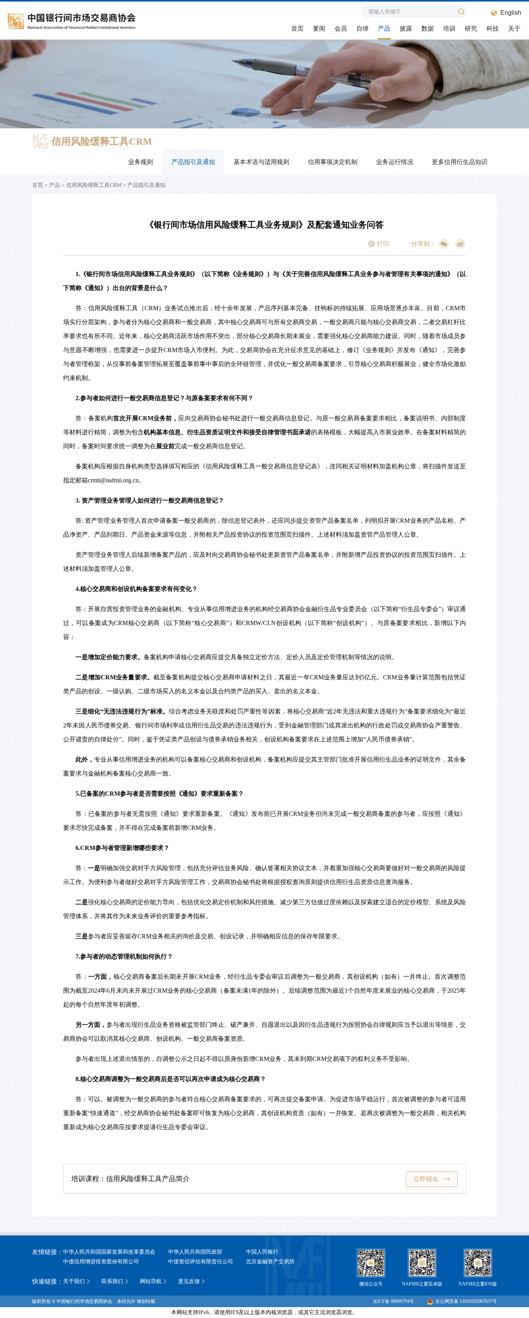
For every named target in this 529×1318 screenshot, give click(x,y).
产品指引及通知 (193, 162)
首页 (297, 28)
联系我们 (112, 1281)
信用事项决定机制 (332, 162)
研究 (471, 28)
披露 (406, 28)
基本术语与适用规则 (261, 162)
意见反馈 (189, 1281)
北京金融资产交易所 (270, 1261)
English (510, 12)
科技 (492, 28)
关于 (514, 28)
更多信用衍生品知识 (460, 162)
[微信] (443, 243)
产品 (384, 28)
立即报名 (426, 1179)
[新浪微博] (460, 243)
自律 (362, 28)
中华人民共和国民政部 (195, 1252)
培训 (449, 28)
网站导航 (150, 1281)
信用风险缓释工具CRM (93, 185)
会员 (341, 28)
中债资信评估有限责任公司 (200, 1261)
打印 (383, 243)
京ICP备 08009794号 (393, 1301)
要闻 (319, 28)
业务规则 (140, 162)
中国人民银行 (262, 1252)
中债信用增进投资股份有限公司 (101, 1261)
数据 (427, 28)
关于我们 (74, 1281)
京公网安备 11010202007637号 (466, 1301)
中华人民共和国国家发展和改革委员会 (109, 1252)
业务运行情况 (394, 162)
